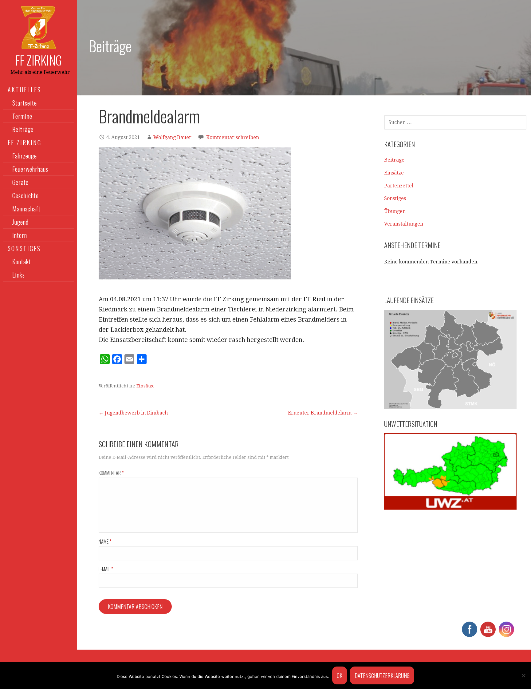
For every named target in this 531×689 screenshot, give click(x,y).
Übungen (395, 211)
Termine (22, 116)
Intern (19, 235)
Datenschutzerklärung (382, 675)
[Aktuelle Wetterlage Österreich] (450, 471)
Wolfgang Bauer (172, 137)
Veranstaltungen (403, 224)
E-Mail (106, 569)
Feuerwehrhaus (30, 169)
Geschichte (25, 195)
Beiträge (22, 129)
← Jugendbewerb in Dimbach (133, 413)
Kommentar (111, 473)
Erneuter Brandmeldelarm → (323, 413)
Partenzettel (398, 186)
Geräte (20, 182)
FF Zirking (38, 60)
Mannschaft (26, 208)
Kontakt (21, 261)
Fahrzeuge (24, 155)
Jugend (20, 221)
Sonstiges (395, 198)
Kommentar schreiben (232, 137)
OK (339, 675)
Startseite (24, 102)
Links (18, 274)
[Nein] (523, 675)
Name (105, 541)
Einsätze (145, 385)
